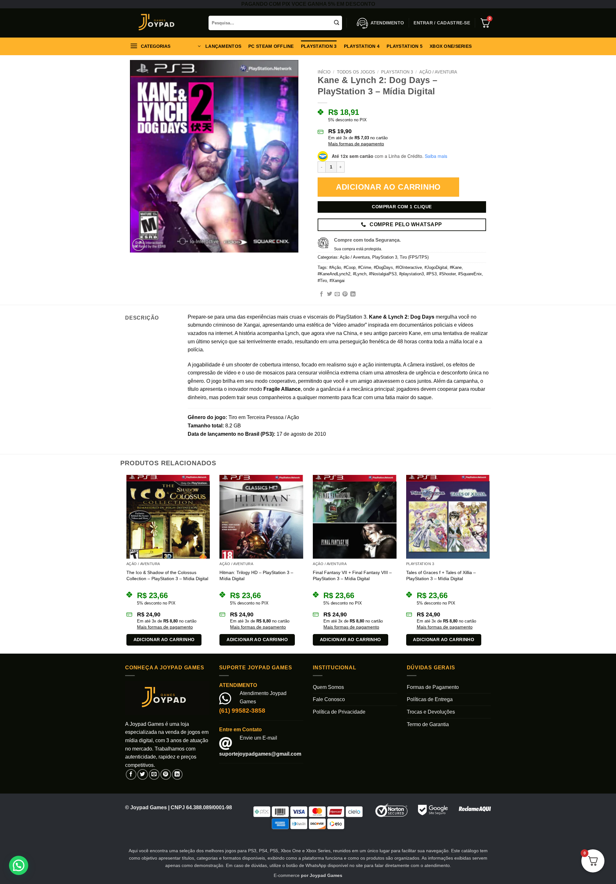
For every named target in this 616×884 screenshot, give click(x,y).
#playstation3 (411, 273)
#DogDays (383, 267)
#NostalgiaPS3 (383, 273)
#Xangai (337, 280)
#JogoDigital (435, 267)
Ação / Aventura (438, 72)
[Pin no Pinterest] (344, 294)
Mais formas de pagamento (356, 144)
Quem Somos (328, 687)
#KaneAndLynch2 (334, 273)
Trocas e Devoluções (431, 712)
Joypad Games (326, 875)
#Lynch (359, 273)
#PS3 (431, 273)
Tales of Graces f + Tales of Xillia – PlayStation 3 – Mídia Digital (441, 575)
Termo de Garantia (428, 724)
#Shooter (447, 273)
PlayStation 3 (319, 46)
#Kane (456, 267)
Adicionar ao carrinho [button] (164, 639)
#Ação (335, 267)
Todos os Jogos (356, 72)
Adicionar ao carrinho (388, 187)
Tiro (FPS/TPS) (414, 257)
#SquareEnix (470, 273)
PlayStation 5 (405, 46)
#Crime (364, 267)
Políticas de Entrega (430, 699)
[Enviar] (336, 23)
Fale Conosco (329, 699)
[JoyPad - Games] (162, 23)
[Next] (491, 563)
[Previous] (125, 563)
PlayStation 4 (362, 46)
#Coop (349, 267)
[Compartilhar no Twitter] (329, 294)
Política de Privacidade (339, 712)
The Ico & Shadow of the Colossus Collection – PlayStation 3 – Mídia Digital (167, 575)
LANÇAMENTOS (223, 46)
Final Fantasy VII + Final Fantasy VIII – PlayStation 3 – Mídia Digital (352, 575)
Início (324, 72)
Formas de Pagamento (433, 687)
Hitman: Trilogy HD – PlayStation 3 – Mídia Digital (256, 575)
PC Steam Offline (271, 46)
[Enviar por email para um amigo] (337, 294)
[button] (442, 23)
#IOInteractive (409, 267)
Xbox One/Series (451, 46)
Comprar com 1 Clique (402, 206)
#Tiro (322, 280)
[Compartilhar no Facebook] (321, 294)
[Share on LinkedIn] (352, 294)
